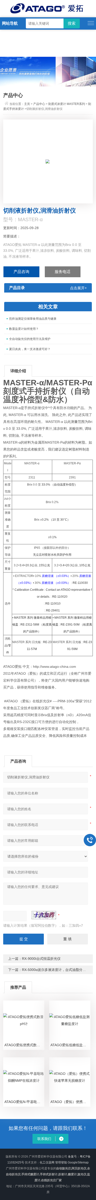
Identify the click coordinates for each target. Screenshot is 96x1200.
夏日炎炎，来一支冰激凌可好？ (29, 349)
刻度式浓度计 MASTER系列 (66, 104)
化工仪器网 (47, 1162)
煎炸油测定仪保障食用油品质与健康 (32, 318)
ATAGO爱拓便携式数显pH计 (24, 1045)
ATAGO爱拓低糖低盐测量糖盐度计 (70, 1045)
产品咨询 (21, 272)
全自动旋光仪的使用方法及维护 (29, 339)
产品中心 (39, 104)
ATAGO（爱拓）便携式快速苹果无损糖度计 (70, 1102)
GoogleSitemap (78, 1162)
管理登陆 (61, 1162)
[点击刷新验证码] (44, 915)
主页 (27, 104)
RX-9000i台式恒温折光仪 (41, 959)
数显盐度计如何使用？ (24, 329)
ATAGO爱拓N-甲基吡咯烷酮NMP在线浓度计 (24, 1102)
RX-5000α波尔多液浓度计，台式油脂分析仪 (55, 970)
